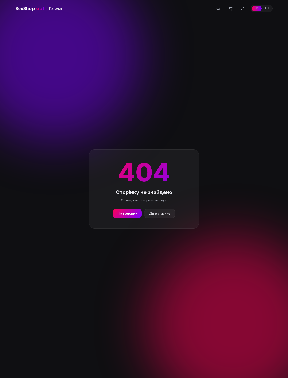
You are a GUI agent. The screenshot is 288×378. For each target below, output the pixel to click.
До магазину (159, 213)
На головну (127, 213)
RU (267, 8)
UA (257, 8)
